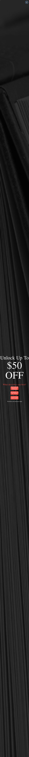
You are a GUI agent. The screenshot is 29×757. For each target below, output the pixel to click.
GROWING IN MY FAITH (14, 393)
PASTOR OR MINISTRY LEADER (14, 388)
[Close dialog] (26, 2)
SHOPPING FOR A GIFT (14, 398)
